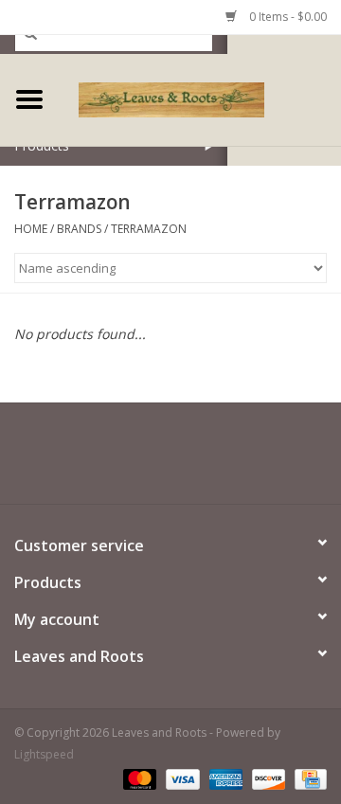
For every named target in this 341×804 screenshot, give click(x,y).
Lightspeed (44, 754)
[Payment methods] (138, 778)
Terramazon (149, 229)
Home (30, 229)
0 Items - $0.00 (286, 17)
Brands (79, 229)
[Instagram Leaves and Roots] (204, 460)
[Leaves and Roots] (199, 98)
